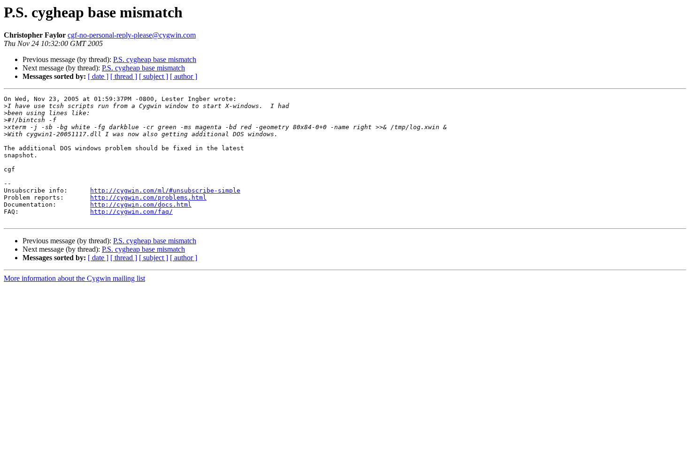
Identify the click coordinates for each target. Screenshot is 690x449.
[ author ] (183, 76)
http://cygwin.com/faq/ (131, 211)
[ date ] (98, 76)
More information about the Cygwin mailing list (74, 278)
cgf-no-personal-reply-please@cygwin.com (132, 35)
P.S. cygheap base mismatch (154, 59)
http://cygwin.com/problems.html (148, 197)
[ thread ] (123, 76)
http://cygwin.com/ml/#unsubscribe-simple (165, 190)
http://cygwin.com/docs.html (141, 204)
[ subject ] (153, 76)
